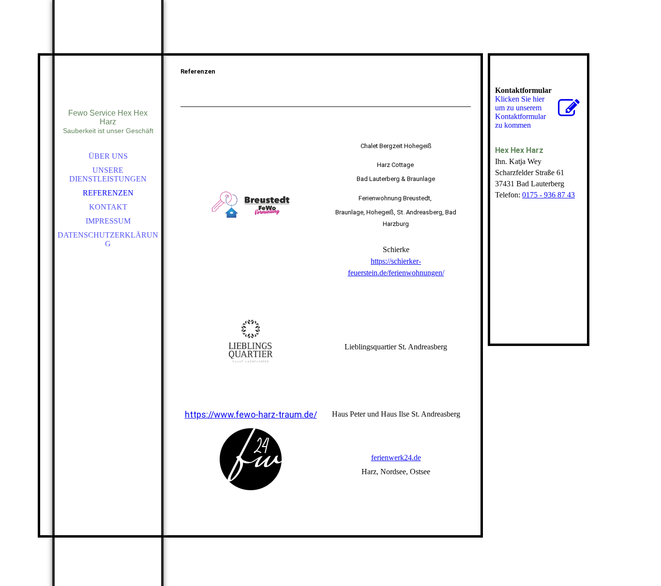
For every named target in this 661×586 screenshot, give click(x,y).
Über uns (108, 156)
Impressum (108, 221)
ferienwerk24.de (396, 457)
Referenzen (108, 193)
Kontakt (108, 207)
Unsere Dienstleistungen (108, 174)
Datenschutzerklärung (108, 239)
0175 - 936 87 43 (548, 195)
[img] (108, 67)
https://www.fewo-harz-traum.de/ (251, 414)
